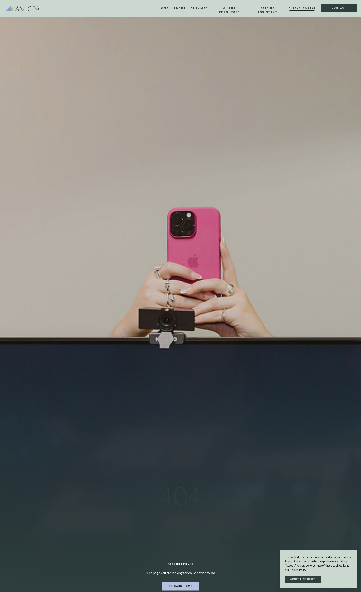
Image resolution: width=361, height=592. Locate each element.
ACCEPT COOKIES (303, 579)
